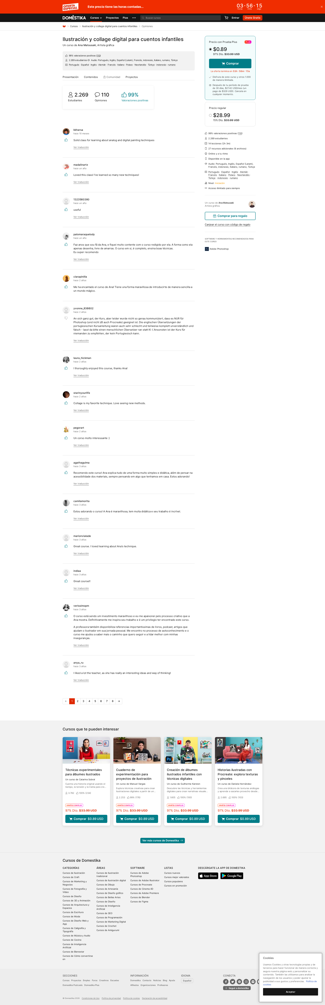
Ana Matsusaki (87, 45)
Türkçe (151, 64)
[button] (134, 18)
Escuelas (114, 980)
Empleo (86, 980)
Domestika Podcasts (72, 985)
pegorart (78, 427)
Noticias (157, 980)
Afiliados (134, 985)
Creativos (104, 980)
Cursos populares (173, 881)
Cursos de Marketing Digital (111, 921)
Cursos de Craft (71, 877)
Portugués (74, 64)
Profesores (162, 985)
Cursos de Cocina (72, 939)
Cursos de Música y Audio (76, 935)
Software (137, 868)
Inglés (94, 64)
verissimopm (81, 605)
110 (98, 55)
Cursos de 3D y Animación (76, 900)
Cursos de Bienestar (73, 951)
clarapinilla (80, 276)
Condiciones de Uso (91, 998)
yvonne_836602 (83, 308)
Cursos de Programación (109, 917)
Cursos (74, 26)
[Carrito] (226, 18)
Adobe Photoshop (219, 248)
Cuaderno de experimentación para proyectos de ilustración (133, 774)
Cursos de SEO (104, 913)
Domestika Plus (91, 985)
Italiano (120, 64)
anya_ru (78, 662)
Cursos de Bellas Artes (108, 897)
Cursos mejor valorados (176, 877)
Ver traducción (81, 147)
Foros (94, 980)
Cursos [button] (95, 17)
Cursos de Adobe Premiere (144, 893)
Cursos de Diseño (72, 896)
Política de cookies (131, 998)
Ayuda (172, 980)
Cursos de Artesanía (107, 888)
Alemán (102, 64)
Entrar (235, 17)
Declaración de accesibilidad (154, 998)
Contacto (147, 980)
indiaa (77, 570)
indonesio (161, 64)
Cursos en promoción (175, 885)
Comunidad (113, 77)
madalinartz (80, 164)
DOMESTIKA (74, 18)
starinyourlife (81, 392)
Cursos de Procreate (141, 884)
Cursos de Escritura (73, 912)
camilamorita (81, 501)
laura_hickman (82, 358)
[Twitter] (232, 981)
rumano (172, 64)
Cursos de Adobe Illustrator (144, 880)
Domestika (135, 980)
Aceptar (290, 991)
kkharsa (78, 129)
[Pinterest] (239, 981)
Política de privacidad (111, 998)
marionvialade (82, 536)
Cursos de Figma (139, 901)
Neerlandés (140, 64)
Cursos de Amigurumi (107, 930)
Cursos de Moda (71, 916)
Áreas (100, 868)
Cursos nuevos (172, 873)
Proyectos (112, 17)
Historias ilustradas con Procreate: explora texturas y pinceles (238, 774)
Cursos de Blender (140, 897)
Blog (165, 980)
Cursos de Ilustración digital (111, 880)
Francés (112, 64)
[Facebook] (226, 981)
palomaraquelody (84, 234)
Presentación (71, 77)
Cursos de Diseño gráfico (109, 893)
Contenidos (91, 77)
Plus (125, 17)
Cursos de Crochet (106, 926)
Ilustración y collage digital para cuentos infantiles (109, 26)
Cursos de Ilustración (74, 873)
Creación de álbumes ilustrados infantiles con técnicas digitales (184, 774)
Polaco (129, 64)
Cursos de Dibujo (105, 884)
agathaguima (81, 462)
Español (85, 64)
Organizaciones (148, 985)
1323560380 (81, 199)
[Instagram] (246, 981)
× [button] (321, 6)
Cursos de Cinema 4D (141, 888)
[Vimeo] (253, 981)
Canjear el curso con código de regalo (227, 224)
